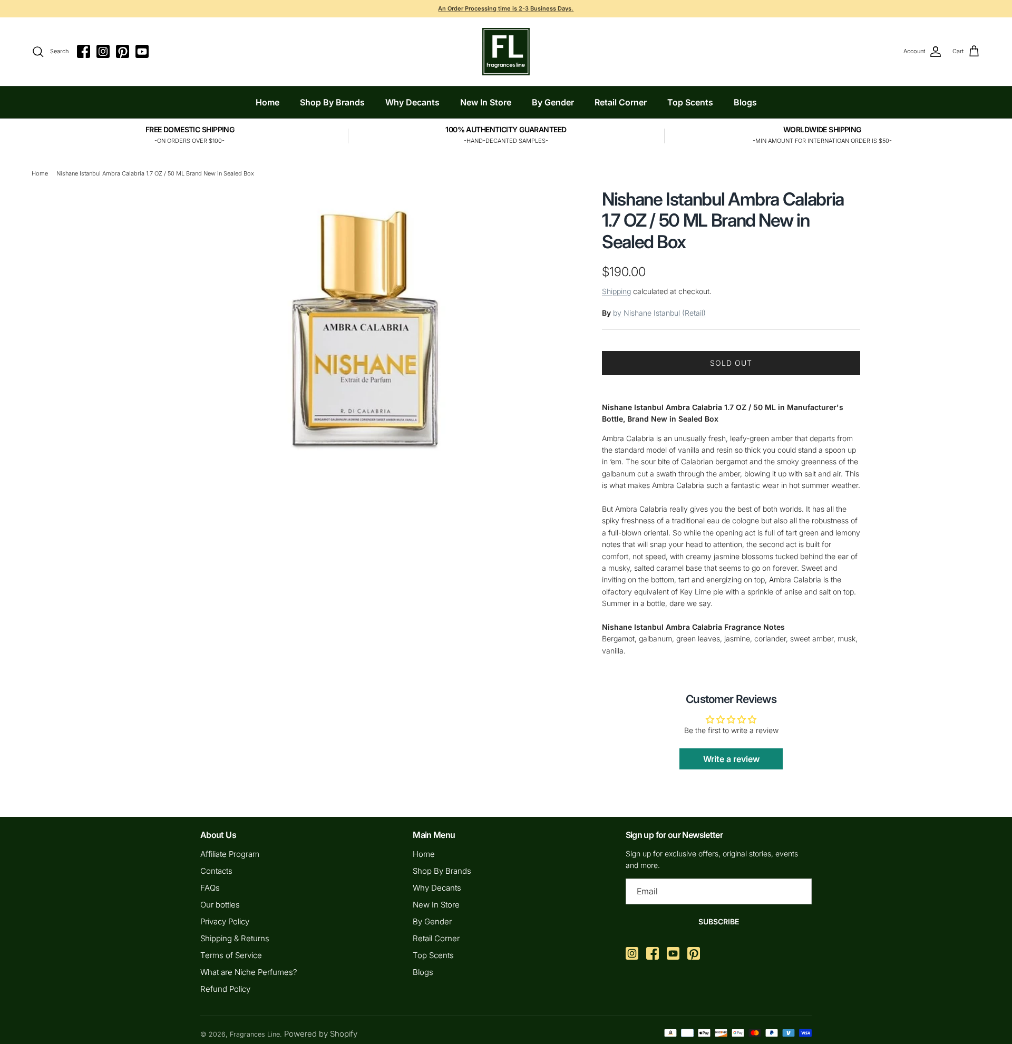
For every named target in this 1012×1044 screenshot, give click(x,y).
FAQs (210, 888)
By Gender (553, 102)
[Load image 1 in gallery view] (365, 322)
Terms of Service (231, 955)
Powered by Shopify (320, 1034)
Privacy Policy (224, 921)
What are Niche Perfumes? (248, 972)
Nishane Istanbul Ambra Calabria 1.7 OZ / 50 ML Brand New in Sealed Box (155, 173)
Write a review (731, 759)
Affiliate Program (229, 854)
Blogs (745, 102)
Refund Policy (225, 989)
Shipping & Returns (234, 938)
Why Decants (412, 102)
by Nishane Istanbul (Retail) (659, 312)
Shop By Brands (332, 102)
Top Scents (690, 102)
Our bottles (220, 905)
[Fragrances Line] (506, 51)
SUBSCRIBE (718, 921)
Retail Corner (621, 102)
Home (267, 102)
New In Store (485, 102)
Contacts (216, 871)
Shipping (616, 291)
